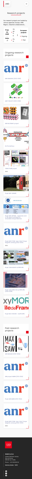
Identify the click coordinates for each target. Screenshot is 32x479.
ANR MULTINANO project (12, 123)
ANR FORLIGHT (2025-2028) (13, 101)
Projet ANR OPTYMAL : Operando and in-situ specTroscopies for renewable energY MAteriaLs (15, 217)
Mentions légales (9, 465)
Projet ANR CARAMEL (10, 193)
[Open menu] (26, 4)
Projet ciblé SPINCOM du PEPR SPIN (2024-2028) (15, 290)
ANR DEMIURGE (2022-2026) (13, 78)
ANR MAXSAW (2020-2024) (12, 354)
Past (13, 40)
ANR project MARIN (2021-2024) (14, 376)
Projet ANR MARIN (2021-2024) (13, 399)
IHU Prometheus (9, 146)
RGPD (16, 465)
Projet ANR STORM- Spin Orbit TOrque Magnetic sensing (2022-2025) (16, 242)
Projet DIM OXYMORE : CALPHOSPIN (14, 314)
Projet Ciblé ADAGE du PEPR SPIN (14, 267)
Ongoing (14, 32)
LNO (7, 4)
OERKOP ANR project (11, 168)
